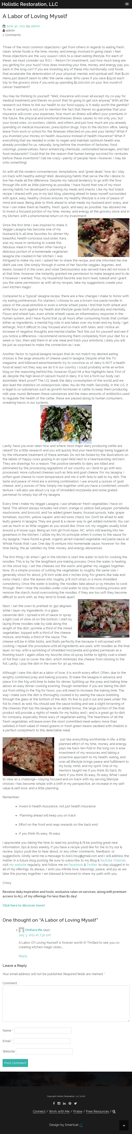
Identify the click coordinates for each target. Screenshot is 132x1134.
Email (7, 1041)
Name (8, 1030)
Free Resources (97, 1111)
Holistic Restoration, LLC (30, 4)
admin (35, 26)
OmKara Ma (33, 930)
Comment (10, 983)
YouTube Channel (112, 860)
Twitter (91, 864)
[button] (114, 1111)
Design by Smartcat (64, 1125)
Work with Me (59, 1111)
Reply (23, 956)
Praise (77, 1111)
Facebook (75, 864)
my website (17, 864)
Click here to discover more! (24, 905)
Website (9, 1051)
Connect (39, 1111)
